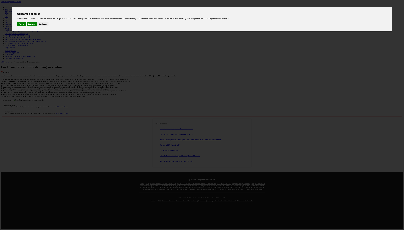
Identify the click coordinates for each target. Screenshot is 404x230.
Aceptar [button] (22, 24)
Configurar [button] (43, 24)
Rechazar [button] (31, 24)
